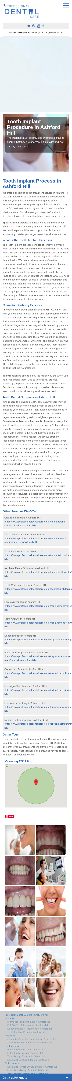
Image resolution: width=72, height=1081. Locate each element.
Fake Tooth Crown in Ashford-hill (25, 1053)
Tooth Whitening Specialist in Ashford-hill (29, 1042)
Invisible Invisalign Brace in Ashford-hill (28, 1070)
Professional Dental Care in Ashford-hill (26, 1014)
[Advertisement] (36, 74)
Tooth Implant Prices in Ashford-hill (26, 1032)
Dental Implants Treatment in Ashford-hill (29, 1028)
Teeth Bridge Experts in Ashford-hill (26, 1056)
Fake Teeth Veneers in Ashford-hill (26, 1049)
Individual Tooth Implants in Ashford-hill (28, 1021)
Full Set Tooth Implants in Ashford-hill (27, 1025)
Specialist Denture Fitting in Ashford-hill (29, 1059)
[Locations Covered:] (4, 5)
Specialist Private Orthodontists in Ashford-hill (32, 1066)
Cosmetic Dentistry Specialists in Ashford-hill (31, 1039)
